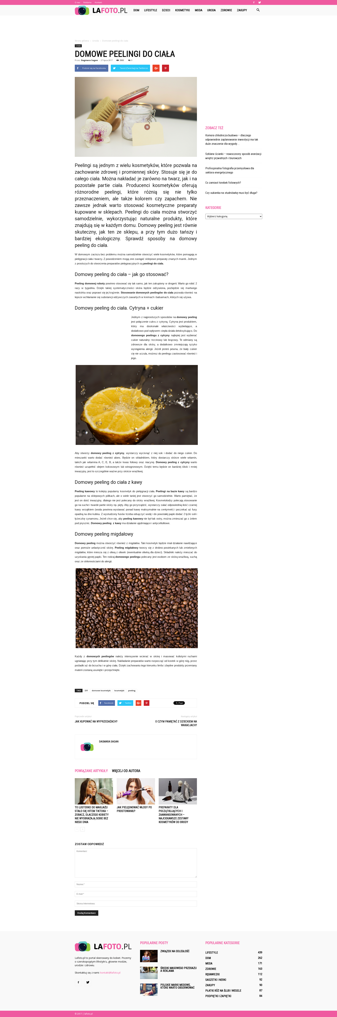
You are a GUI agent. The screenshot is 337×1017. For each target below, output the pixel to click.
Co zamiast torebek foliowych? (223, 182)
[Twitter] (259, 2)
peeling (132, 690)
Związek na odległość (174, 951)
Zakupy (242, 10)
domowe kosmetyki (101, 690)
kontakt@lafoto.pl (110, 972)
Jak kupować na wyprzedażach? (96, 721)
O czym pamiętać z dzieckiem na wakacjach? (176, 723)
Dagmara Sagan (89, 60)
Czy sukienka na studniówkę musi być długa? (231, 192)
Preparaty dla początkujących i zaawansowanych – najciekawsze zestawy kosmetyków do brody (174, 815)
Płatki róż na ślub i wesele (223, 990)
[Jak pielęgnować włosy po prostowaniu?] (136, 791)
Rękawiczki (212, 974)
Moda (198, 10)
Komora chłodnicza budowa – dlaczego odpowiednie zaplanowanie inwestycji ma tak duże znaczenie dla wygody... (231, 139)
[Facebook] (253, 2)
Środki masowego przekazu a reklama (178, 969)
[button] (258, 10)
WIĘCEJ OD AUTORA (126, 771)
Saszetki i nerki (215, 979)
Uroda (211, 10)
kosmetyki (119, 690)
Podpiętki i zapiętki (218, 996)
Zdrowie (226, 10)
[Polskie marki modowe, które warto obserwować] (149, 990)
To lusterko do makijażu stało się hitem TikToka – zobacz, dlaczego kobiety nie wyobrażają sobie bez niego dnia (92, 815)
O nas (77, 2)
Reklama (87, 2)
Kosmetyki (182, 10)
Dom (136, 10)
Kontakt (98, 2)
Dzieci (166, 10)
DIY (86, 690)
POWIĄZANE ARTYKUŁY (91, 771)
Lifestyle (150, 10)
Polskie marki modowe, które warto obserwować (177, 986)
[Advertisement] (168, 27)
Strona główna (82, 40)
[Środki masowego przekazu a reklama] (149, 973)
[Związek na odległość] (149, 956)
